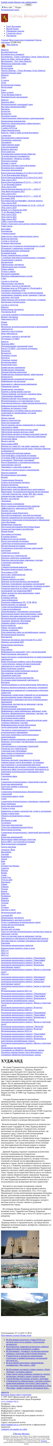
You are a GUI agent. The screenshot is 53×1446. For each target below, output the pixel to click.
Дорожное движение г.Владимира (16, 621)
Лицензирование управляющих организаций (21, 611)
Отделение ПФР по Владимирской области (20, 458)
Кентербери (6, 852)
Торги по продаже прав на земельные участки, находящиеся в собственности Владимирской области (24, 937)
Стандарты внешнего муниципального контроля (22, 314)
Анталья (4, 903)
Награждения (7, 262)
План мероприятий (9, 147)
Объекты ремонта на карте (12, 579)
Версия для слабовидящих (25, 2)
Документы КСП (8, 312)
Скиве (4, 875)
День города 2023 (8, 219)
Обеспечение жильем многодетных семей (19, 429)
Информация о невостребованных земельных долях (24, 711)
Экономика (6, 501)
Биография (6, 229)
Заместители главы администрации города (20, 236)
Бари (3, 861)
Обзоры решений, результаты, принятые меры (21, 394)
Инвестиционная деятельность (14, 654)
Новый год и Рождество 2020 (14, 210)
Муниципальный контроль (13, 634)
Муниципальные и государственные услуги (20, 401)
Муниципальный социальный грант (17, 104)
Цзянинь (5, 887)
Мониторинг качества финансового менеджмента (23, 489)
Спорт (4, 798)
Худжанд (5, 907)
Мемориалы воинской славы (13, 63)
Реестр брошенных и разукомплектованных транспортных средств (20, 463)
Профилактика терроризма (13, 370)
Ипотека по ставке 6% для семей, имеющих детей (23, 446)
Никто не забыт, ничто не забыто (15, 59)
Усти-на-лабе (6, 880)
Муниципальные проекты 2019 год (16, 1031)
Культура (5, 779)
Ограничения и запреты (11, 260)
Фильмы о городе (8, 163)
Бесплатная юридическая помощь (15, 453)
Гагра (3, 905)
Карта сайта (15, 1395)
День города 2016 (8, 187)
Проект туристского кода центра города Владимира (23, 224)
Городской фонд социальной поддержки (18, 455)
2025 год (5, 950)
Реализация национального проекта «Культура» (22, 1036)
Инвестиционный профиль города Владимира (21, 661)
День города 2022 (8, 217)
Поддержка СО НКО (10, 339)
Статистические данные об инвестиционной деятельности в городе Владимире (20, 665)
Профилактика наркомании (13, 367)
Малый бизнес (12, 29)
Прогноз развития (9, 473)
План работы (6, 649)
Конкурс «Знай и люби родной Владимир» (20, 133)
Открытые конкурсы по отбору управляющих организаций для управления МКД (21, 589)
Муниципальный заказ (11, 912)
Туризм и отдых (8, 808)
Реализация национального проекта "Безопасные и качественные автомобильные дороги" (23, 999)
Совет (3, 278)
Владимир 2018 (8, 198)
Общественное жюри (10, 145)
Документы (11, 36)
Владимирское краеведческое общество (18, 154)
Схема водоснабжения (11, 609)
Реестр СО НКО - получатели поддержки (19, 348)
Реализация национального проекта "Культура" (22, 1007)
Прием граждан (8, 418)
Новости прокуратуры (11, 420)
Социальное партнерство (12, 562)
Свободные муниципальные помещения (19, 543)
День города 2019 (8, 207)
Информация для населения (13, 381)
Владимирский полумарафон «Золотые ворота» (22, 201)
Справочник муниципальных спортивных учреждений (25, 801)
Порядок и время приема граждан (16, 391)
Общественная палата (10, 130)
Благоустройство (8, 625)
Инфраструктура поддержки (13, 539)
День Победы (12, 44)
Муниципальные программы (13, 475)
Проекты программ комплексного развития (20, 616)
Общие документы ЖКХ (12, 628)
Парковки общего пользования (14, 623)
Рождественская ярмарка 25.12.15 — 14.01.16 (21, 182)
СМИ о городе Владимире (12, 221)
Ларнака (4, 898)
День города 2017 (8, 194)
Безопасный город (9, 365)
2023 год (5, 955)
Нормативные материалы (12, 645)
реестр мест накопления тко (13, 574)
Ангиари (5, 854)
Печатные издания (9, 161)
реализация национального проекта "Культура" (22, 962)
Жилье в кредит (8, 441)
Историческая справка (11, 85)
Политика (44, 1441)
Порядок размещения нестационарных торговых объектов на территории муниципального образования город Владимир (25, 519)
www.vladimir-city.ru (9, 1401)
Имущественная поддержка (13, 546)
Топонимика (6, 758)
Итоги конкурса (8, 152)
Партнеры (5, 943)
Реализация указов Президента (14, 513)
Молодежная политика (11, 830)
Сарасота (5, 868)
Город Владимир (13, 26)
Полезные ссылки (9, 116)
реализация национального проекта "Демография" (23, 960)
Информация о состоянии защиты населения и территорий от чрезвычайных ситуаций (21, 411)
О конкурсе (6, 135)
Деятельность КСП (9, 319)
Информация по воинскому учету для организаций (23, 652)
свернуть (5, 1392)
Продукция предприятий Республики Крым (20, 527)
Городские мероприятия (11, 170)
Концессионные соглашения (13, 604)
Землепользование (9, 706)
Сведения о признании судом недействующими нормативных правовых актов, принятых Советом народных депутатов (23, 295)
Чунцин (4, 889)
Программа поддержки (11, 534)
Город (3, 77)
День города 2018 (8, 203)
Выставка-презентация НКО (13, 107)
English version (7, 2)
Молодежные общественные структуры (18, 839)
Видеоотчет (6, 114)
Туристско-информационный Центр (17, 827)
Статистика (26, 1395)
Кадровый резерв (8, 253)
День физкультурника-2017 (13, 191)
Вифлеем (5, 900)
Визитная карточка (9, 239)
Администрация (8, 233)
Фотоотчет (5, 111)
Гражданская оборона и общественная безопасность (24, 403)
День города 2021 (8, 214)
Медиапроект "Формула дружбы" (15, 158)
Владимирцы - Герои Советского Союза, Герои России (25, 57)
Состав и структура (9, 241)
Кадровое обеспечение (11, 243)
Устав (3, 82)
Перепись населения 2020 (12, 642)
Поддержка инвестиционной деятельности (20, 680)
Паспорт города (8, 511)
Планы (4, 322)
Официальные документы (12, 264)
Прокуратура (6, 415)
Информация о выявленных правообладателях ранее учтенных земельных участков (24, 721)
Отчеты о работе (8, 271)
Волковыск (6, 896)
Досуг (3, 818)
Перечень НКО (7, 102)
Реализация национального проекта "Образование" (23, 994)
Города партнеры (8, 847)
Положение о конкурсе (11, 140)
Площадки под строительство (14, 555)
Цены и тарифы (8, 595)
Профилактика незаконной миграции (17, 379)
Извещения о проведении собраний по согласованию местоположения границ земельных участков (24, 696)
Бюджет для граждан (10, 498)
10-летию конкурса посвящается (15, 156)
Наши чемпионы (8, 804)
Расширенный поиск (10, 10)
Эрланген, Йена (8, 850)
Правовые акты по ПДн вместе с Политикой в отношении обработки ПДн (21, 289)
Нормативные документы (12, 309)
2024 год (5, 953)
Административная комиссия (14, 567)
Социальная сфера (9, 776)
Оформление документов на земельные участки (22, 704)
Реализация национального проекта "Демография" (23, 996)
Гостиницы (6, 823)
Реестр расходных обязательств (14, 487)
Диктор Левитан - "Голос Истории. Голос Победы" (23, 70)
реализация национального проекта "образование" (23, 977)
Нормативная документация (13, 1048)
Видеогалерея (7, 68)
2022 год (5, 974)
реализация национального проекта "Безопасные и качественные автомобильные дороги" (23, 1018)
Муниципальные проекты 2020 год (16, 1010)
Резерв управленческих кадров (14, 255)
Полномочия (6, 231)
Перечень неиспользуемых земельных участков (22, 560)
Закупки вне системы (10, 929)
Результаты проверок (10, 274)
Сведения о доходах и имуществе (15, 286)
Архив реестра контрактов (12, 924)
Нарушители (6, 637)
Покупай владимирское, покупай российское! (21, 515)
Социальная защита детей (12, 796)
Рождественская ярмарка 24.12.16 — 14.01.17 (21, 189)
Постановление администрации (15, 138)
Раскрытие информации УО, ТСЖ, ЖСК (19, 602)
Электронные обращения (12, 396)
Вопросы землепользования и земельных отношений (24, 687)
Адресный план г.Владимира (13, 751)
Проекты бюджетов (9, 485)
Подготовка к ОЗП (9, 572)
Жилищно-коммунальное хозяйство (16, 569)
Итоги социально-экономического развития (20, 506)
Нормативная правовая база (13, 121)
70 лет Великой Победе (11, 95)
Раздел (18, 7)
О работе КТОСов (9, 128)
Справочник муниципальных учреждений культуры (24, 782)
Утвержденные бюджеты (12, 480)
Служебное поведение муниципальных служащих (23, 258)
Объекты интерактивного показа (15, 816)
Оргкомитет (6, 142)
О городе (5, 80)
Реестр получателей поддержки (15, 541)
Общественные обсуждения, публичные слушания (23, 300)
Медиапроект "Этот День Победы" (16, 61)
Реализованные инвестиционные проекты (19, 671)
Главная (4, 40)
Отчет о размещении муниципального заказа (21, 922)
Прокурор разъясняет (10, 423)
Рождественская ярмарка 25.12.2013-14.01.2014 (21, 173)
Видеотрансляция (9, 362)
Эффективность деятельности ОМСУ (17, 508)
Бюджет (4, 477)
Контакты (5, 109)
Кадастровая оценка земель (13, 718)
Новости (5, 50)
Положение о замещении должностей (17, 248)
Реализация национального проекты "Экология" (22, 1026)
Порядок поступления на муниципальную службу (23, 246)
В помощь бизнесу (9, 536)
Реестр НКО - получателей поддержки (18, 842)
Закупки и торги (8, 910)
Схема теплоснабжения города (14, 607)
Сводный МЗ (7, 915)
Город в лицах (7, 92)
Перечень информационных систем (16, 276)
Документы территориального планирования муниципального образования (21, 731)
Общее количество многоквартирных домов (20, 593)
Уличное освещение (10, 630)
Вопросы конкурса (9, 149)
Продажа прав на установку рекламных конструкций (24, 941)
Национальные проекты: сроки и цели (18, 948)
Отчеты (4, 324)
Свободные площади (10, 553)
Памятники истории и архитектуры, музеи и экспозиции (26, 811)
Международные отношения (21, 40)
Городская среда (8, 577)
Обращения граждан (15, 31)
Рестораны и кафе (9, 820)
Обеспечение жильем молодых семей (17, 432)
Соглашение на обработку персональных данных (22, 1050)
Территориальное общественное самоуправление (22, 118)
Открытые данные (9, 360)
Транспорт (5, 565)
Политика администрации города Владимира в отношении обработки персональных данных (22, 1053)
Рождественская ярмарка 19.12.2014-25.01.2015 (21, 177)
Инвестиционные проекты (13, 668)
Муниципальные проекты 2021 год (16, 991)
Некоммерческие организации (14, 97)
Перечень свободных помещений (15, 558)
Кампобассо (6, 856)
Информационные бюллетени (14, 406)
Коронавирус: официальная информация (19, 384)
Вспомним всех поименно (12, 54)
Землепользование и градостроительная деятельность (24, 685)
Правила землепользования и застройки (18, 739)
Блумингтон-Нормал (10, 866)
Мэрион (4, 870)
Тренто (4, 859)
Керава (4, 873)
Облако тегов (25, 1335)
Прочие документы (9, 317)
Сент (3, 863)
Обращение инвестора (11, 675)
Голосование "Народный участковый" (18, 460)
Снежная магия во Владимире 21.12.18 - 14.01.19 (22, 205)
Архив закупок (7, 927)
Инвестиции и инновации (12, 504)
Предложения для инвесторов (14, 673)
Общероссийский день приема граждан (18, 398)
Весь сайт (8, 7)
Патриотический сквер (11, 73)
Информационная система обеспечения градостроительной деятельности (18, 726)
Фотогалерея (6, 66)
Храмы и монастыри (10, 813)
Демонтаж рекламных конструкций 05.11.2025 (21, 640)
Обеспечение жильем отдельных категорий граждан (24, 434)
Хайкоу (4, 884)
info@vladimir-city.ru (10, 1425)
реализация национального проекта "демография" (23, 979)
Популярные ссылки (10, 1335)
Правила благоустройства (12, 755)
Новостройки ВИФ (9, 444)
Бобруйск (5, 893)
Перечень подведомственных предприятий (20, 581)
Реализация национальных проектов (17, 945)
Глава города (6, 226)
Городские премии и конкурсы (14, 786)
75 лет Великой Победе (11, 212)
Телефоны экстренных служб (14, 408)
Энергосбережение (9, 600)
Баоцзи (4, 891)
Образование (6, 789)
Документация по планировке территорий (19, 746)
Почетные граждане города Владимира (18, 165)
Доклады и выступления (12, 331)
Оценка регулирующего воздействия (17, 529)
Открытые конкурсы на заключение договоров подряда (25, 586)
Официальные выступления (13, 267)
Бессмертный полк (9, 52)
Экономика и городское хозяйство (16, 467)
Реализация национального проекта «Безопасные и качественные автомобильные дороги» (23, 1039)
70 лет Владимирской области (14, 175)
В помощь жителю (9, 598)
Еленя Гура (6, 877)
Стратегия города (14, 33)
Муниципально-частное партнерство (17, 678)
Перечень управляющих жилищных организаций (23, 584)
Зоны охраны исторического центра (17, 753)
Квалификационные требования (15, 251)
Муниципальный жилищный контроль (18, 618)
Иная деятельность (9, 333)
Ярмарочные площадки (11, 524)
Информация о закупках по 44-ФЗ (16, 920)
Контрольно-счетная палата (13, 302)
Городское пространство (11, 825)
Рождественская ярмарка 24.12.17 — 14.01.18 (21, 196)
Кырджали (5, 882)
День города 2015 (8, 180)
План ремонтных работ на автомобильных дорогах (23, 632)
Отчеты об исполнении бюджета (15, 482)
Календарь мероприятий (12, 784)
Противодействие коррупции (14, 372)
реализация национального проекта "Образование (23, 958)
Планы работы (7, 269)
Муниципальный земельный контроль (18, 709)
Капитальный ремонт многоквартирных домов (21, 614)
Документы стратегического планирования (20, 470)
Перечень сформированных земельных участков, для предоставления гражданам (24, 714)
